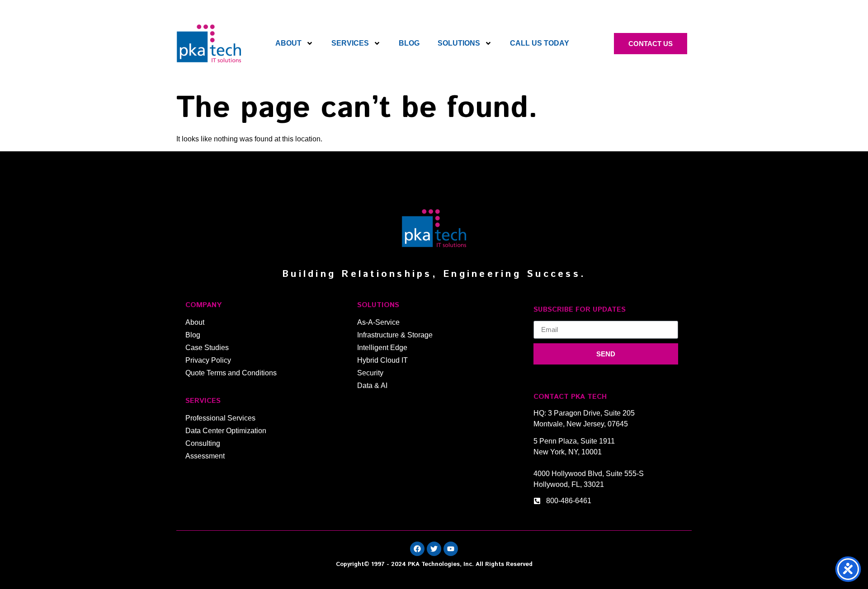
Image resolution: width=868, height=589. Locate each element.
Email (542, 317)
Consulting (202, 443)
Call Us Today (539, 43)
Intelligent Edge (382, 347)
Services (350, 43)
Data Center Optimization (225, 431)
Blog (409, 43)
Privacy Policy (208, 360)
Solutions (459, 43)
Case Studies (207, 347)
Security (370, 373)
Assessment (205, 456)
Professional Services (220, 418)
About (288, 43)
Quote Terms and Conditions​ (231, 373)
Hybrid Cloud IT (382, 360)
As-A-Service (378, 322)
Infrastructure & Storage (395, 335)
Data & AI (372, 385)
